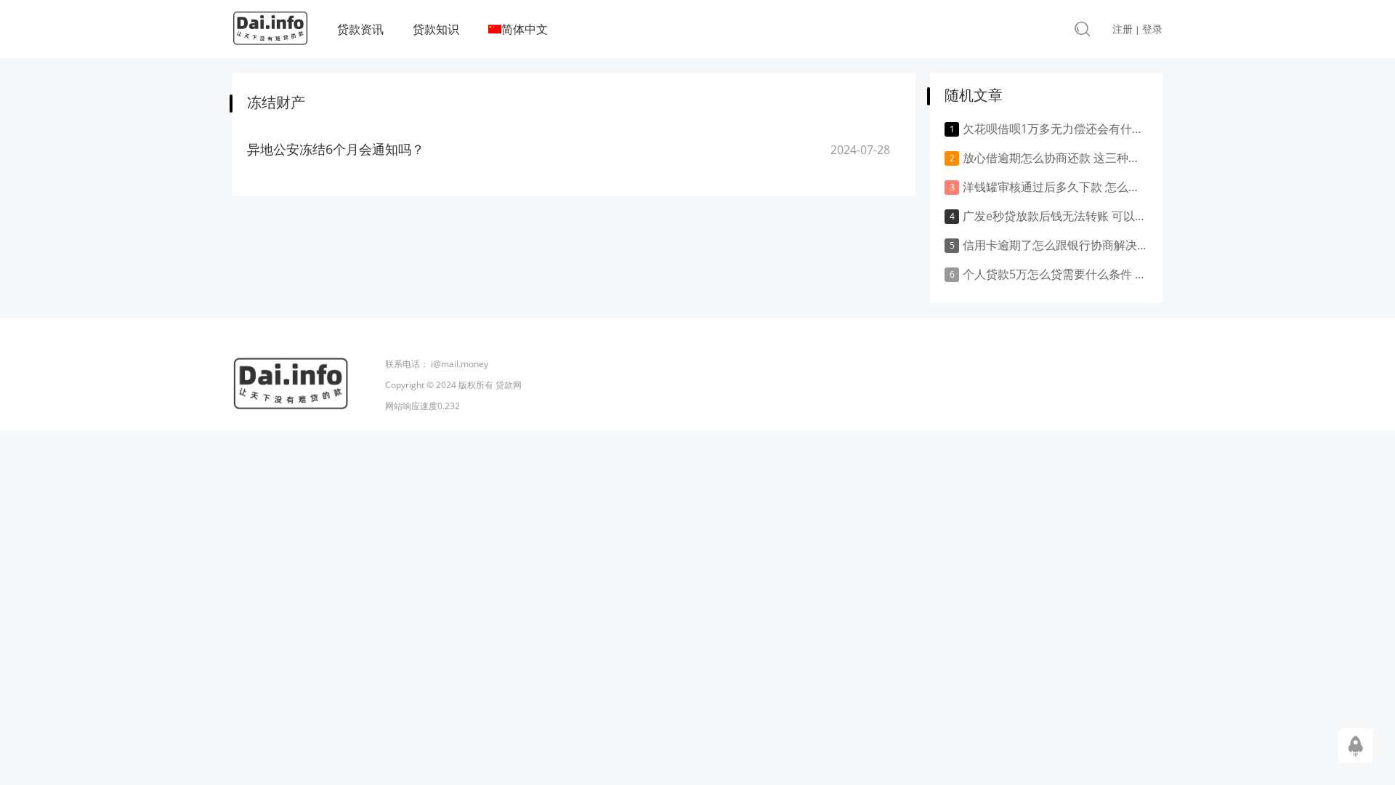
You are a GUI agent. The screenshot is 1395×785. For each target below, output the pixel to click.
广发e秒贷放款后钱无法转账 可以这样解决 (1055, 216)
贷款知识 (436, 29)
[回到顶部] (1355, 744)
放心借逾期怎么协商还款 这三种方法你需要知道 (1055, 158)
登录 (1152, 29)
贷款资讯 (360, 29)
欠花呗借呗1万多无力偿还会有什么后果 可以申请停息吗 (1055, 129)
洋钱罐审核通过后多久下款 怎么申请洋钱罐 (1055, 187)
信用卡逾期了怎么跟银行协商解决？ (1055, 245)
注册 (1122, 29)
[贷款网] (270, 32)
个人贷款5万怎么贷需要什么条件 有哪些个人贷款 (1055, 274)
